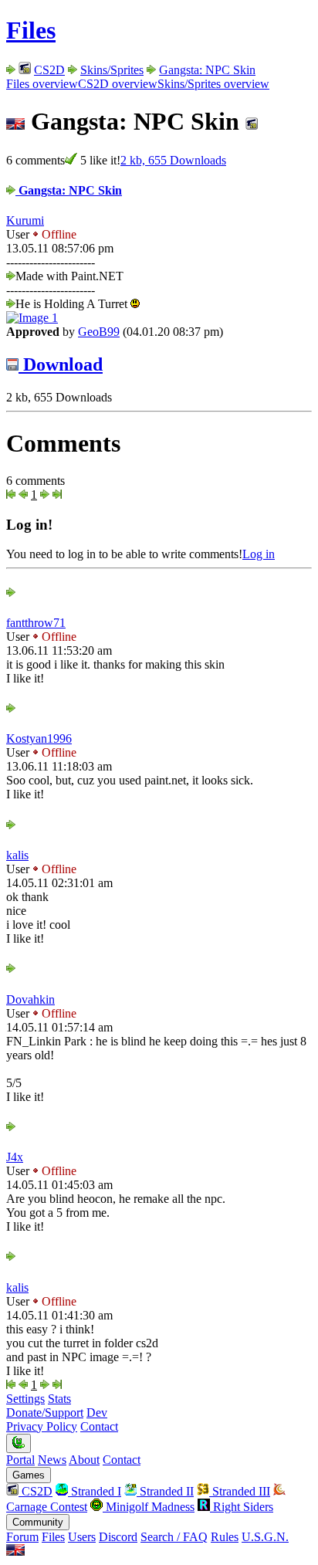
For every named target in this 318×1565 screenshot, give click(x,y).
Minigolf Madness (149, 1506)
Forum (22, 1536)
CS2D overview (117, 83)
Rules (224, 1536)
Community (37, 1522)
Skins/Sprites (112, 69)
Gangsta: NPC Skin (207, 69)
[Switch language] (15, 1551)
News (52, 1459)
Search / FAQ (174, 1536)
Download (61, 364)
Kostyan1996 (39, 738)
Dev (96, 1412)
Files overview (42, 83)
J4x (14, 1157)
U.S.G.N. (265, 1536)
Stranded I (94, 1491)
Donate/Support (44, 1412)
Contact (99, 1426)
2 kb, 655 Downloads (173, 160)
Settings (25, 1398)
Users (82, 1536)
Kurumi (25, 220)
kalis (17, 855)
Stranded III (239, 1491)
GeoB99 (99, 331)
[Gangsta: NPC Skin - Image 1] (32, 317)
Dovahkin (30, 999)
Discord (118, 1536)
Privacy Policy (41, 1426)
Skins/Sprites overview (213, 83)
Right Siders (241, 1506)
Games (28, 1475)
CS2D (49, 69)
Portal (20, 1459)
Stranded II (165, 1491)
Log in (258, 554)
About (84, 1459)
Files (31, 30)
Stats (59, 1398)
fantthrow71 (36, 622)
